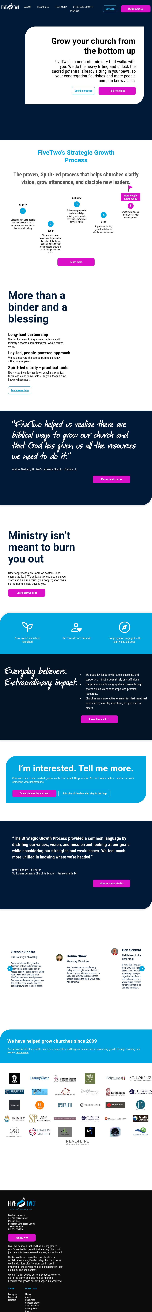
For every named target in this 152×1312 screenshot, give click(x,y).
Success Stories (33, 1302)
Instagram (12, 1294)
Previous (10, 968)
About (27, 6)
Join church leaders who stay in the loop (84, 793)
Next (142, 968)
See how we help (20, 390)
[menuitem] (27, 9)
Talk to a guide (117, 90)
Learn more (76, 262)
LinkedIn (12, 1300)
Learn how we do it (27, 592)
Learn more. (22, 1052)
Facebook (12, 1297)
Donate (110, 8)
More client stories (111, 479)
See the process (83, 90)
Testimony (61, 6)
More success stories (112, 883)
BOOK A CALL (135, 8)
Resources (43, 6)
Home (28, 1294)
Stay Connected (32, 1305)
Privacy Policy (32, 1308)
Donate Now (21, 1237)
